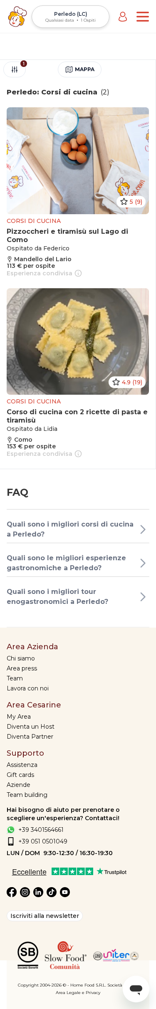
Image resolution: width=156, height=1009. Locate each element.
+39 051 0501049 (42, 841)
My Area (19, 716)
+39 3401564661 (41, 829)
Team (15, 678)
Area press (22, 668)
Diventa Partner (30, 736)
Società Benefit (123, 985)
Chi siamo (21, 658)
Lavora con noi (28, 688)
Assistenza (22, 765)
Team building (27, 795)
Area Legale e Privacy (78, 992)
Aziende (18, 785)
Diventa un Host (30, 726)
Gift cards (20, 775)
